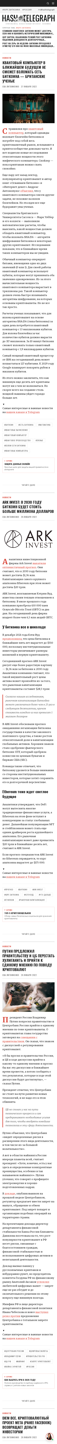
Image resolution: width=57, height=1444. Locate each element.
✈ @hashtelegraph (46, 10)
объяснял (26, 190)
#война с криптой (12, 1366)
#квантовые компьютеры (16, 450)
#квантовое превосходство (17, 440)
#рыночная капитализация (32, 900)
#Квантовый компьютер (15, 435)
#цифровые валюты (38, 1351)
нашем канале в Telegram (23, 412)
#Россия (26, 10)
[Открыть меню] (53, 3)
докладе (10, 1193)
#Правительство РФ (35, 1356)
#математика (44, 424)
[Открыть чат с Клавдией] (49, 1436)
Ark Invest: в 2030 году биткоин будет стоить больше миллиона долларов (28, 506)
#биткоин (8, 424)
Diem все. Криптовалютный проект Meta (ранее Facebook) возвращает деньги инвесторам (26, 1424)
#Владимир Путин (12, 1356)
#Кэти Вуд (29, 894)
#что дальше (45, 894)
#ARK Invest (38, 889)
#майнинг (20, 1361)
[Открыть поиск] (48, 3)
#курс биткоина (11, 10)
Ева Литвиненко (10, 86)
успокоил (43, 1281)
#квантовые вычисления (16, 430)
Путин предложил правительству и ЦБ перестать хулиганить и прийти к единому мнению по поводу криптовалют (28, 960)
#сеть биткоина (26, 424)
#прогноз (8, 889)
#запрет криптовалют (40, 1361)
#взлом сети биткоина (15, 445)
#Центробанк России (14, 1351)
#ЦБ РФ (7, 1361)
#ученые (39, 440)
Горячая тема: (16, 28)
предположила (12, 638)
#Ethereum (9, 900)
